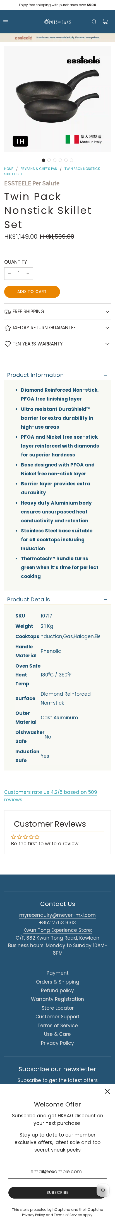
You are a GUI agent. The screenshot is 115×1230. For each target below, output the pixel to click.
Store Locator (58, 1008)
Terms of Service (57, 1025)
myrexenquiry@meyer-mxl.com (57, 915)
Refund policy (57, 990)
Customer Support (57, 1016)
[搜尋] (94, 21)
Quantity (15, 262)
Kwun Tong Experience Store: (57, 930)
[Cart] (105, 21)
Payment (58, 973)
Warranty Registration (57, 999)
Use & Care (57, 1034)
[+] (28, 274)
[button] (43, 160)
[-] (9, 274)
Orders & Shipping (57, 982)
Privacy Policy (57, 1043)
